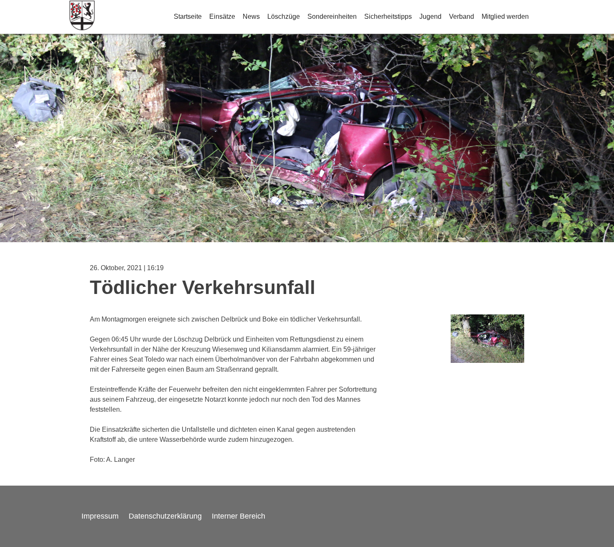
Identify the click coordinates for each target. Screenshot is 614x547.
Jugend (430, 16)
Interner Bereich (238, 516)
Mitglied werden (505, 16)
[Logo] (82, 17)
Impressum (100, 516)
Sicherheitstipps (388, 16)
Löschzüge (283, 16)
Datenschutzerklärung (165, 516)
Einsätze (222, 16)
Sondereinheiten (332, 16)
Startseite (188, 16)
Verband (461, 16)
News (251, 16)
